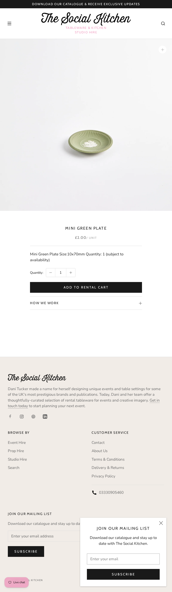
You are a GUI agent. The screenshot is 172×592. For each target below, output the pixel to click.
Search (13, 467)
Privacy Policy (103, 476)
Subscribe (123, 574)
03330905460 (111, 492)
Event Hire (17, 442)
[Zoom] (162, 49)
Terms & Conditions (108, 459)
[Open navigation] (9, 23)
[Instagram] (21, 416)
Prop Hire (16, 450)
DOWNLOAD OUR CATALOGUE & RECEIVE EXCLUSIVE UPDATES (86, 4)
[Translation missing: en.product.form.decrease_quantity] (50, 272)
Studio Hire (17, 459)
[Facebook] (10, 416)
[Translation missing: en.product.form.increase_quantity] (70, 272)
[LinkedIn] (45, 416)
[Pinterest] (33, 416)
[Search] (163, 23)
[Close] (161, 523)
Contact (98, 442)
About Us (100, 450)
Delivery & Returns (108, 467)
